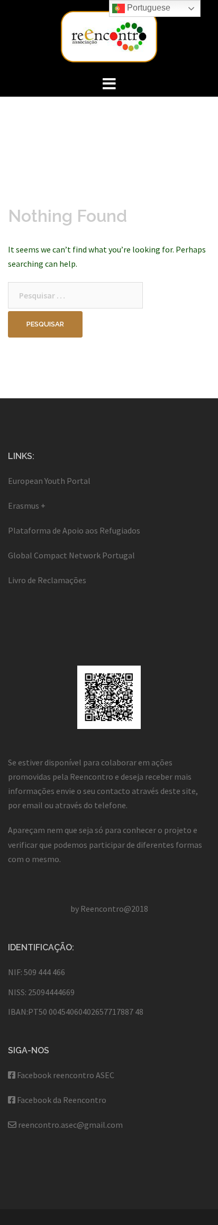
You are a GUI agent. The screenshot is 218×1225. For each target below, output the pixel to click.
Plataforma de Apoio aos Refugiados (74, 530)
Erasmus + (27, 505)
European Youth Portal (49, 480)
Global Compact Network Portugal (71, 555)
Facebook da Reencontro (61, 1100)
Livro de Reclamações (47, 580)
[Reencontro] (109, 36)
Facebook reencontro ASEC (65, 1075)
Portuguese (147, 7)
